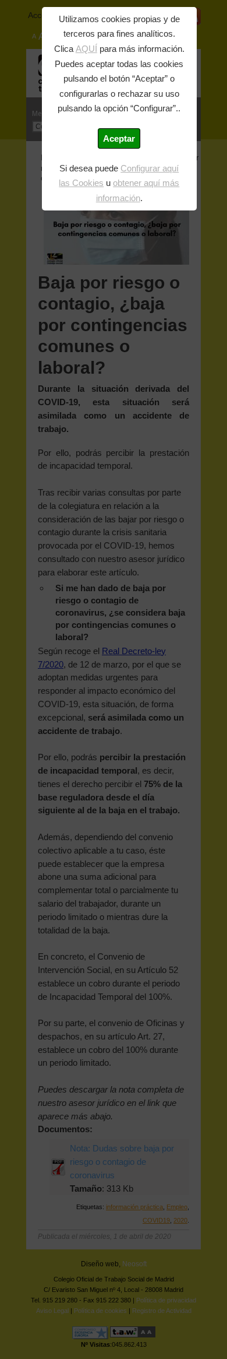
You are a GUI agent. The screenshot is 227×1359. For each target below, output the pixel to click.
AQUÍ (86, 49)
